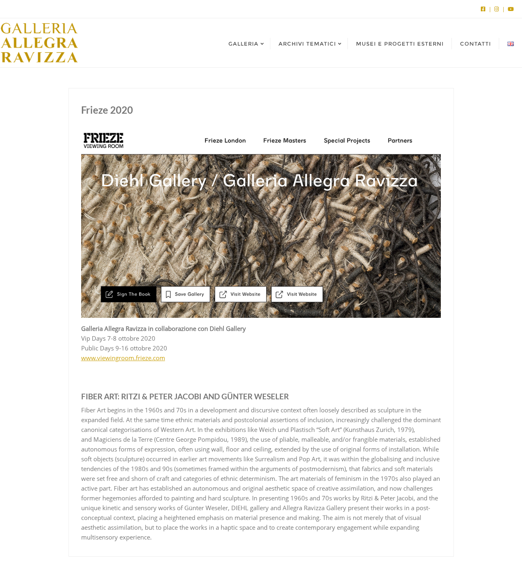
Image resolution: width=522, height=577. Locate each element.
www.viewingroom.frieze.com (123, 358)
